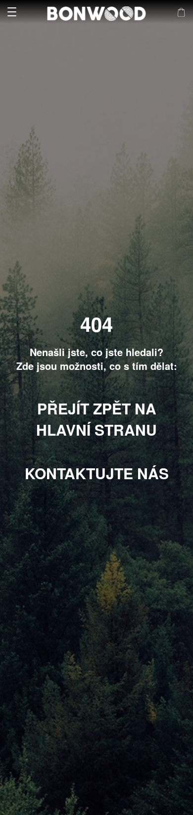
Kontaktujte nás (97, 473)
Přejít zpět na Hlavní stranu (96, 419)
